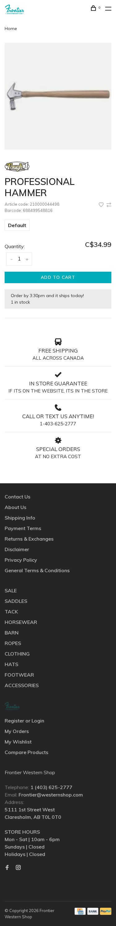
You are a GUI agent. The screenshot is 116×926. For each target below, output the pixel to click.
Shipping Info (20, 518)
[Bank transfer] (93, 913)
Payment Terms (23, 528)
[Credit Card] (80, 913)
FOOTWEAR (19, 675)
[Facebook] (7, 868)
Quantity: (15, 246)
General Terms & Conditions (37, 570)
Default (17, 225)
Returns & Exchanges (29, 539)
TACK (11, 611)
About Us (15, 507)
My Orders (17, 731)
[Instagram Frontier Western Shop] (18, 868)
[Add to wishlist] (102, 205)
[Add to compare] (108, 205)
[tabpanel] (58, 96)
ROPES (13, 643)
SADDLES (16, 601)
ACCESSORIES (22, 685)
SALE (11, 590)
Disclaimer (17, 549)
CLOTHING (17, 654)
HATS (11, 664)
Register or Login (24, 721)
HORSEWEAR (21, 622)
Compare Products (26, 752)
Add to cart (58, 277)
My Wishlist (18, 742)
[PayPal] (105, 913)
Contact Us (17, 497)
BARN (12, 633)
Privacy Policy (21, 560)
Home (11, 28)
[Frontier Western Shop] (12, 706)
